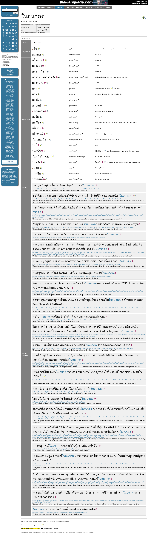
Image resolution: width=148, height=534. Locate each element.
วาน (39, 128)
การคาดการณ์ (51, 283)
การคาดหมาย (76, 234)
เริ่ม (62, 492)
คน (103, 316)
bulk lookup (6, 65)
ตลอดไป (104, 299)
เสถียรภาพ (108, 207)
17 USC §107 (90, 532)
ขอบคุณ (41, 299)
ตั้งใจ (40, 355)
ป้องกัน (101, 355)
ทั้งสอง (112, 244)
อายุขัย (75, 283)
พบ (99, 283)
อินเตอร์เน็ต (49, 413)
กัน (51, 261)
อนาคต (36, 54)
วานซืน (36, 173)
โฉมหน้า (76, 326)
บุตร (111, 195)
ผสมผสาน (87, 244)
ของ (43, 207)
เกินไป (112, 427)
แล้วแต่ (74, 316)
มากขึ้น (106, 431)
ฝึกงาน (85, 371)
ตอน (78, 371)
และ (48, 195)
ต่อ (40, 413)
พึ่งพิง (56, 427)
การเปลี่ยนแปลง (54, 249)
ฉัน (46, 455)
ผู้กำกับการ (72, 474)
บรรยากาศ (75, 249)
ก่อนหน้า (40, 139)
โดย (34, 283)
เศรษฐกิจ (113, 326)
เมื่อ (34, 128)
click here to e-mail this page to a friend (31, 525)
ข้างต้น (120, 244)
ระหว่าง (65, 355)
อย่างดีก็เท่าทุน (129, 224)
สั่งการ (123, 474)
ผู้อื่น (90, 273)
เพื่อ (52, 185)
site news (5, 64)
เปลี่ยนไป (53, 431)
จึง (42, 224)
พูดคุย (46, 261)
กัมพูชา (36, 224)
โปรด (101, 345)
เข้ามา (69, 427)
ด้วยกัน (133, 244)
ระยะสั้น (46, 345)
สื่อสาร (72, 413)
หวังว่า (42, 388)
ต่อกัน (60, 195)
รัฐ (63, 427)
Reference (79, 7)
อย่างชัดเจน (71, 431)
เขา (34, 355)
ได (79, 388)
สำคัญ (59, 207)
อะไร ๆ (56, 224)
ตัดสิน (107, 224)
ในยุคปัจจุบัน (101, 455)
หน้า (39, 60)
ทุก (78, 345)
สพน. (49, 207)
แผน (53, 371)
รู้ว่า (77, 445)
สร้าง (78, 207)
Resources (98, 7)
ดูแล (81, 427)
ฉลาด (99, 409)
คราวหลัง (50, 77)
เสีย (50, 224)
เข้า (127, 244)
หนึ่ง (88, 388)
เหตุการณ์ (43, 445)
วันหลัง (45, 156)
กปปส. (92, 355)
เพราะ (36, 427)
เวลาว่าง (55, 492)
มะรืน (35, 116)
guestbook (6, 61)
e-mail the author (7, 59)
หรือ (127, 326)
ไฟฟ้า (123, 207)
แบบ (114, 224)
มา (83, 492)
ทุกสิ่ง (57, 299)
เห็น (62, 409)
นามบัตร (98, 261)
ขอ (34, 299)
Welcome (41, 7)
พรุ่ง (108, 88)
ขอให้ (35, 195)
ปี (113, 283)
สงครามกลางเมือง (58, 359)
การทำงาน (116, 492)
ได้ (58, 409)
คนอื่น (46, 460)
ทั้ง (74, 273)
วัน (33, 139)
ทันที (47, 478)
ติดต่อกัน (114, 261)
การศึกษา (60, 185)
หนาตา (72, 409)
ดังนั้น (37, 455)
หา (59, 478)
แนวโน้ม (65, 283)
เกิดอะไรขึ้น (90, 445)
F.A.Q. (4, 55)
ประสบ (75, 195)
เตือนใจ (67, 273)
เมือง (58, 355)
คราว (35, 71)
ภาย (34, 105)
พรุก (34, 88)
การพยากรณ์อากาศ (44, 234)
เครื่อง (59, 273)
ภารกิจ (36, 207)
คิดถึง (107, 345)
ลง (143, 474)
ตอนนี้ (39, 492)
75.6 (66, 287)
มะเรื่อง (36, 122)
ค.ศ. (117, 283)
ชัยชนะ (36, 345)
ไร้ (111, 409)
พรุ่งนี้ (35, 99)
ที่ (67, 185)
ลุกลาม (132, 355)
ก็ (69, 261)
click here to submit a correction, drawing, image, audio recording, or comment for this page (45, 521)
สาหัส (99, 331)
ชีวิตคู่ (100, 195)
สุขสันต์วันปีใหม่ (52, 304)
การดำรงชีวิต (95, 326)
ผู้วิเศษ (133, 455)
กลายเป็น (53, 509)
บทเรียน (46, 273)
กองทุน (36, 185)
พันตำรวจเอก (40, 474)
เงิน (43, 185)
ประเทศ (136, 207)
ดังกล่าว (49, 326)
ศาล (101, 224)
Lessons (50, 7)
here (14, 182)
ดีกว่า (126, 345)
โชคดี (95, 299)
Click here (12, 179)
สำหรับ (69, 224)
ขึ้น (78, 409)
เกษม (52, 474)
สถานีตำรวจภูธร (90, 474)
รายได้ (79, 185)
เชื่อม (35, 413)
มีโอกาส (121, 371)
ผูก (70, 185)
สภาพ (88, 234)
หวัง (50, 427)
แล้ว (61, 431)
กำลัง (50, 409)
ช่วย (75, 427)
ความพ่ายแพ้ (64, 345)
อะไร (105, 371)
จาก (39, 283)
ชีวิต (106, 492)
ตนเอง (79, 273)
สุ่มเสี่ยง (103, 427)
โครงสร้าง (127, 427)
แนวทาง (66, 478)
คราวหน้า (38, 77)
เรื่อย (113, 431)
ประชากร (134, 283)
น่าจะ (112, 371)
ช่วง (110, 283)
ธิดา (116, 195)
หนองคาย (112, 474)
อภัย (54, 195)
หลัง (39, 65)
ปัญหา (83, 478)
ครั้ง (34, 60)
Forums (89, 7)
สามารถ (75, 261)
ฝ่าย (82, 345)
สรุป (39, 273)
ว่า (102, 283)
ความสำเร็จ (86, 195)
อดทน (42, 195)
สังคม (41, 431)
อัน (68, 331)
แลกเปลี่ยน (86, 261)
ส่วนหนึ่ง (64, 509)
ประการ (42, 244)
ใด (118, 224)
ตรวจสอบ (38, 478)
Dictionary (59, 7)
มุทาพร (61, 474)
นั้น (65, 207)
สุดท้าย (51, 244)
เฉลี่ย (82, 283)
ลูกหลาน (117, 331)
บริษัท (35, 376)
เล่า (39, 371)
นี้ (42, 133)
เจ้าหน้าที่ (135, 474)
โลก (142, 283)
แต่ (63, 224)
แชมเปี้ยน (63, 388)
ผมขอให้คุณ (84, 299)
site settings (6, 62)
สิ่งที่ (96, 427)
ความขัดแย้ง (120, 355)
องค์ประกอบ (100, 244)
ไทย (80, 224)
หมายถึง (62, 234)
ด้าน (117, 207)
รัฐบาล (74, 355)
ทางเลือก (87, 207)
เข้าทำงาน (132, 371)
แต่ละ (97, 316)
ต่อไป (35, 316)
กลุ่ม (84, 355)
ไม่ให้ (109, 355)
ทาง (75, 388)
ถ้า (97, 224)
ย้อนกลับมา (87, 455)
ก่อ (47, 331)
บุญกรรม (84, 316)
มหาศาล (61, 331)
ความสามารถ (67, 244)
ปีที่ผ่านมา (70, 299)
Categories (70, 7)
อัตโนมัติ (130, 409)
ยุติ (45, 355)
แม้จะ (35, 261)
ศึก (48, 355)
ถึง (49, 371)
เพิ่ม (99, 207)
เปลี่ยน (68, 492)
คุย (79, 492)
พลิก (68, 326)
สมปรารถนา (135, 299)
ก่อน (40, 460)
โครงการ (38, 326)
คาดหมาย (38, 249)
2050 (124, 283)
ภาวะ (48, 398)
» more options (7, 14)
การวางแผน (96, 492)
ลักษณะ (91, 478)
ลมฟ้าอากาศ (99, 234)
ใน (35, 48)
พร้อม (54, 478)
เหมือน (125, 455)
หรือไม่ (91, 509)
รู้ (49, 455)
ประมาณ (57, 287)
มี (36, 287)
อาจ (87, 427)
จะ (79, 244)
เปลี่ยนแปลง (94, 431)
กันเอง (79, 413)
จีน (85, 509)
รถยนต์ (36, 409)
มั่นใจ (39, 398)
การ (94, 207)
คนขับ (117, 409)
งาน (61, 261)
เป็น (53, 273)
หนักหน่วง (90, 331)
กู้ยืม (47, 185)
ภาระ (81, 331)
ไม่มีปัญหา (95, 371)
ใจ (43, 398)
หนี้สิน (52, 331)
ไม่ (46, 224)
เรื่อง (56, 261)
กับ (73, 185)
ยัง (70, 445)
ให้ (60, 427)
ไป (40, 359)
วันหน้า (36, 156)
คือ (69, 207)
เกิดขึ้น (91, 249)
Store (108, 7)
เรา (45, 409)
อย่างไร (63, 316)
